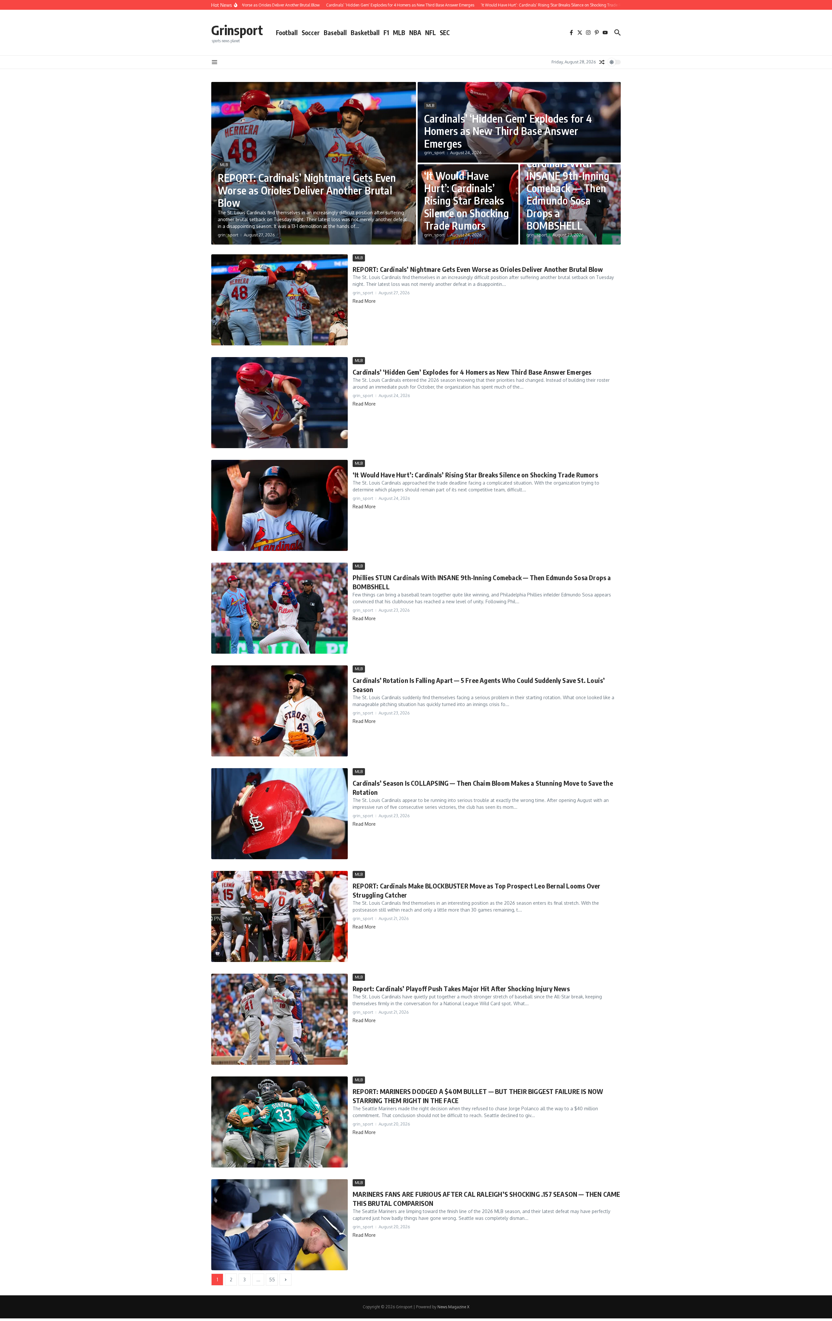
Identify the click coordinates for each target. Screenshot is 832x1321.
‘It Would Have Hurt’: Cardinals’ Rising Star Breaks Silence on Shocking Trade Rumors (466, 200)
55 (272, 1279)
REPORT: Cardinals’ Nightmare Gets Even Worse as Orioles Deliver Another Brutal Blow (307, 190)
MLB (399, 32)
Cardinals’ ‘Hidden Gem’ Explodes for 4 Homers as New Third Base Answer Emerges (508, 131)
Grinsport (237, 30)
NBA (415, 32)
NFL (430, 32)
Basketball (365, 32)
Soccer (311, 32)
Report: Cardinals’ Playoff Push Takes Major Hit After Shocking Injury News (461, 988)
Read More (364, 301)
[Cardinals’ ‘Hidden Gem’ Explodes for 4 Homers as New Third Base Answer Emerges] (279, 402)
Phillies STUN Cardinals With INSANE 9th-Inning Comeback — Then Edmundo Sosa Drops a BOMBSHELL (567, 188)
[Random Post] (601, 62)
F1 (386, 32)
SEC (445, 32)
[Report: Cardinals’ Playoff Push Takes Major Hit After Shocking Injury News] (279, 1019)
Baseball (335, 32)
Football (287, 32)
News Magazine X (453, 1306)
